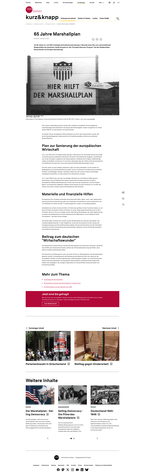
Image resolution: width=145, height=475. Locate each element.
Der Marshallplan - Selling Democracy (40, 412)
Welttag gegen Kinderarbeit (91, 364)
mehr (101, 2)
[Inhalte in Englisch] (118, 3)
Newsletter (61, 465)
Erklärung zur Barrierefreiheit (103, 465)
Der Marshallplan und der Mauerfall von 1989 (58, 287)
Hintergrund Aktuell (50, 24)
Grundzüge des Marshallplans (53, 279)
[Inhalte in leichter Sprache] (109, 3)
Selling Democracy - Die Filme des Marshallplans (70, 414)
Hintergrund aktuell (38, 24)
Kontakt (73, 465)
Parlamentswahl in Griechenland (46, 364)
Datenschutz (45, 465)
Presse (80, 465)
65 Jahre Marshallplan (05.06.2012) (66, 24)
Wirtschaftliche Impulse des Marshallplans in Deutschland (62, 283)
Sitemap (53, 465)
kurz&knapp (29, 24)
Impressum (36, 465)
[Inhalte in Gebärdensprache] (114, 3)
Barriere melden (88, 465)
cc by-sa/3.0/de (91, 119)
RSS (68, 465)
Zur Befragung (50, 303)
